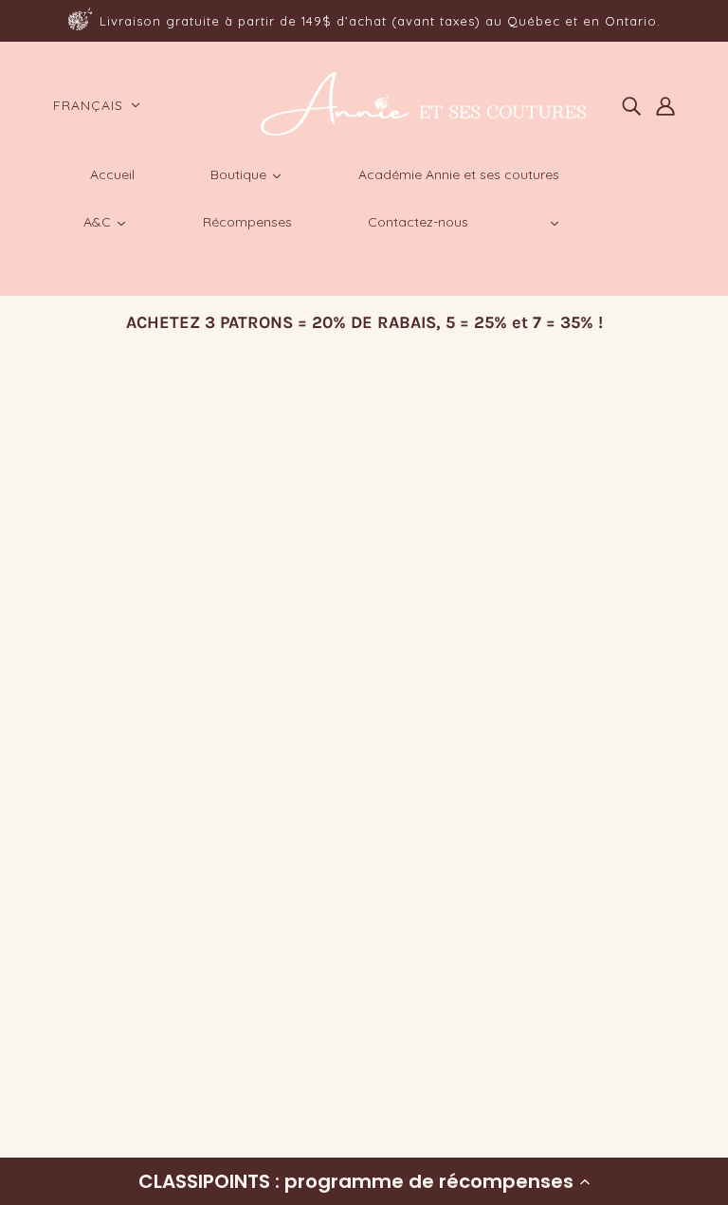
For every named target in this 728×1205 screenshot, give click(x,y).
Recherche (97, 878)
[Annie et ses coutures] (422, 132)
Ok (641, 976)
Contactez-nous (116, 1038)
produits (363, 623)
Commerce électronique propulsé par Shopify (188, 1125)
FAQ (73, 924)
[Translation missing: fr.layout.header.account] (665, 105)
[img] (631, 105)
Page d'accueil (315, 601)
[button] (364, 1181)
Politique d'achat (118, 901)
